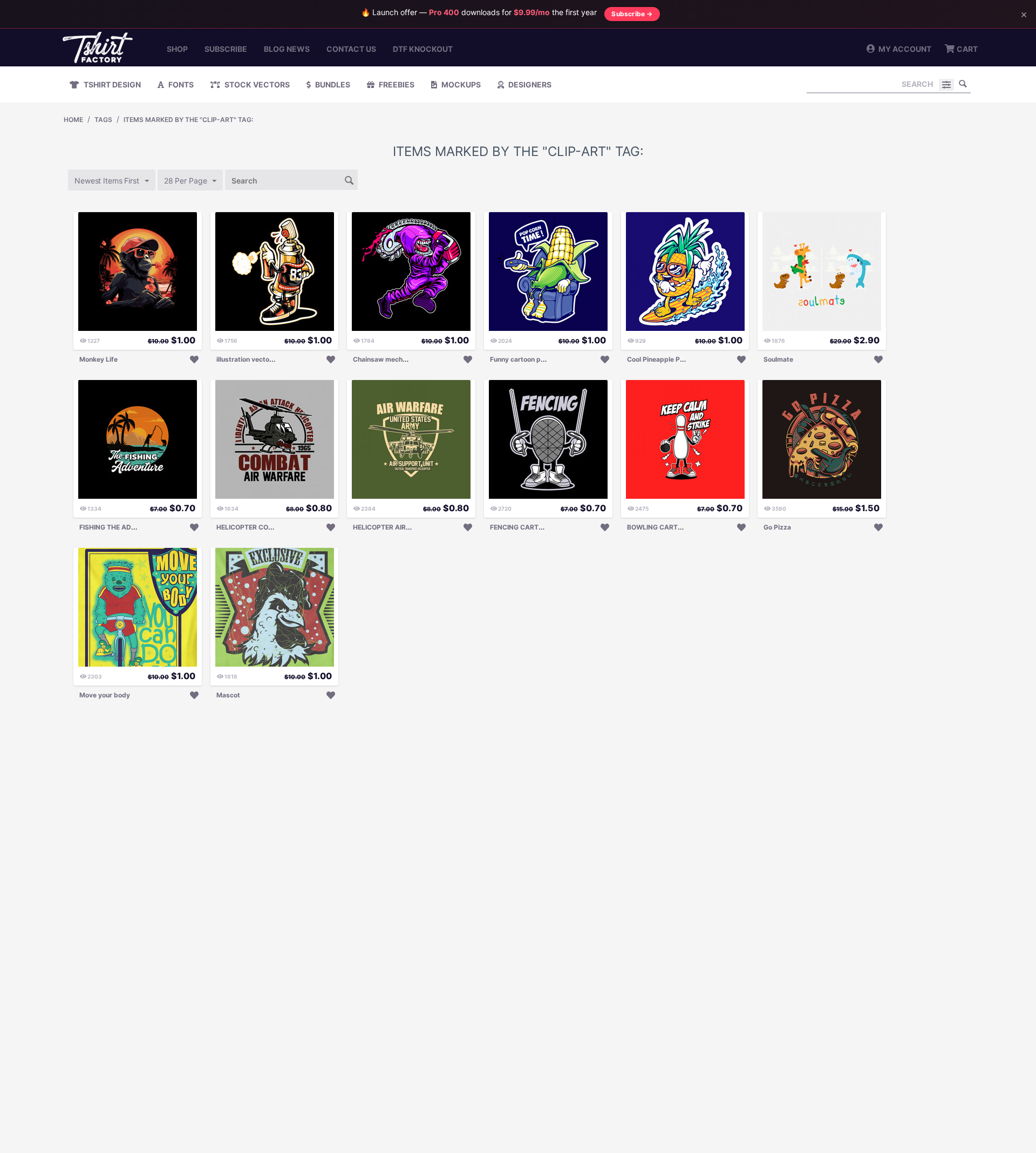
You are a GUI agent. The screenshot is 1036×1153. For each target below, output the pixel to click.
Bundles (331, 84)
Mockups (460, 84)
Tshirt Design (111, 84)
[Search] (962, 84)
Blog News (287, 48)
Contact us (351, 48)
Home (73, 120)
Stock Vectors (256, 84)
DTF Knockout (423, 48)
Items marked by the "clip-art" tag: (188, 120)
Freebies (395, 84)
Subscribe (226, 48)
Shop (177, 48)
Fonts (180, 84)
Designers (529, 84)
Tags (103, 120)
